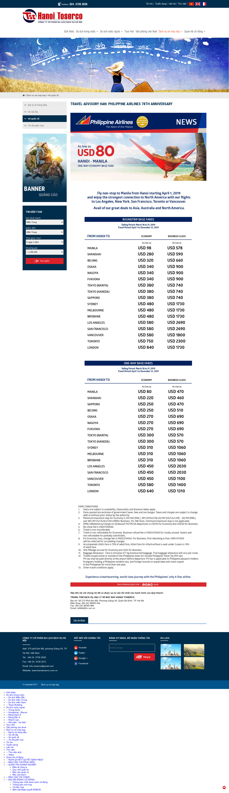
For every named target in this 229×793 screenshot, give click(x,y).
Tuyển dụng (160, 3)
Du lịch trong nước (86, 31)
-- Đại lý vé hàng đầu (16, 732)
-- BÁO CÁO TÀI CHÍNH (18, 777)
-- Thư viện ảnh (13, 752)
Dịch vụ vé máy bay (170, 31)
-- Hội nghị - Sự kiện (16, 722)
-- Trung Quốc (13, 710)
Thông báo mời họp (22, 784)
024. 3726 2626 (78, 4)
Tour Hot (129, 31)
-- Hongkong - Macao (16, 712)
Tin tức (149, 3)
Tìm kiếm (44, 261)
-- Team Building (14, 705)
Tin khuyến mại (36, 125)
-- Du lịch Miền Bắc (15, 697)
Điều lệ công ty (19, 767)
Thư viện (182, 3)
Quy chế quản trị (20, 769)
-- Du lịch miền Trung (16, 700)
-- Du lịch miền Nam (16, 702)
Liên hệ (172, 3)
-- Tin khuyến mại (14, 739)
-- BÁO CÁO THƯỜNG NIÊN (20, 762)
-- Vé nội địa (12, 734)
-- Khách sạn (12, 720)
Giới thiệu (69, 31)
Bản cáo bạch (19, 774)
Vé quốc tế (53, 95)
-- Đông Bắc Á (13, 717)
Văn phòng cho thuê (146, 31)
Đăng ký (146, 657)
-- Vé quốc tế (12, 737)
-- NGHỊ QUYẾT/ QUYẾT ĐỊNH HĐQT (24, 759)
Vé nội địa (33, 111)
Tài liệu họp (18, 787)
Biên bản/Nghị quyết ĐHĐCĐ (26, 789)
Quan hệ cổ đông (194, 31)
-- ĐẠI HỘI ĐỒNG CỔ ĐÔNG (20, 779)
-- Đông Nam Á (13, 715)
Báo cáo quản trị (20, 772)
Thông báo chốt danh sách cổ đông (30, 782)
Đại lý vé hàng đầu (37, 104)
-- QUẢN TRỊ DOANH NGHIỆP (21, 764)
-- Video (10, 754)
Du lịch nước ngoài (110, 31)
